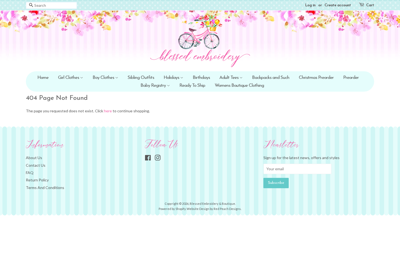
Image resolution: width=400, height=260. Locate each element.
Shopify (181, 209)
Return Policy (37, 180)
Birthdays (201, 77)
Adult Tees (229, 77)
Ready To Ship (192, 85)
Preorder (351, 77)
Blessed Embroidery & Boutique (212, 203)
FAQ (29, 172)
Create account (338, 5)
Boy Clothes (104, 77)
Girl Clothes (69, 77)
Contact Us (35, 165)
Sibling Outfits (141, 77)
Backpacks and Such (270, 77)
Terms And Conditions (45, 187)
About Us (34, 157)
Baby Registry (153, 85)
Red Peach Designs (227, 209)
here (108, 111)
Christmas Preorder (316, 77)
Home (42, 77)
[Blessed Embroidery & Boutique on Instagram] (158, 158)
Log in (310, 5)
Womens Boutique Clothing (239, 85)
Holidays (172, 77)
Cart (370, 5)
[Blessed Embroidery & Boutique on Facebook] (148, 158)
